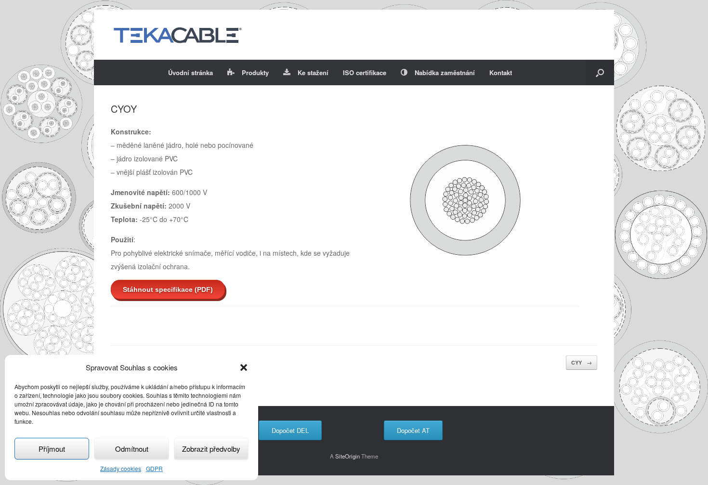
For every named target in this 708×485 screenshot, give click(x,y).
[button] (244, 367)
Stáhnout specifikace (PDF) (168, 289)
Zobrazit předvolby (211, 449)
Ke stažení (313, 72)
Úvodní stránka (190, 72)
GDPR (154, 468)
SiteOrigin (347, 456)
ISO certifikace (364, 72)
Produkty (255, 72)
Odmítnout (131, 449)
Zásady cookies (120, 468)
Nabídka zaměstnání (445, 72)
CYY (581, 362)
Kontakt (500, 72)
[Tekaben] (177, 34)
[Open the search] (600, 72)
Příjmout (52, 449)
